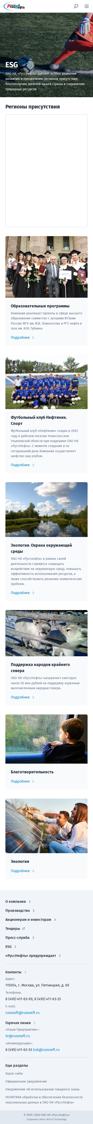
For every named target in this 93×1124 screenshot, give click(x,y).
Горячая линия (18, 1023)
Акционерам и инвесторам (28, 919)
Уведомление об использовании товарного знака (42, 1089)
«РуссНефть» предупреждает (30, 956)
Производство (17, 910)
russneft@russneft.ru (22, 1013)
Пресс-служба (17, 937)
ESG (8, 946)
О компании (15, 901)
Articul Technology (56, 1119)
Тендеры (12, 928)
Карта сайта (14, 1074)
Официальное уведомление (26, 1081)
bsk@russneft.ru (46, 1050)
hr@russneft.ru (17, 1036)
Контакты (13, 972)
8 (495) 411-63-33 (18, 1050)
